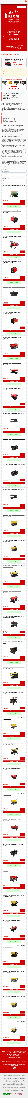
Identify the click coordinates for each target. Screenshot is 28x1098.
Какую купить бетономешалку (19, 1086)
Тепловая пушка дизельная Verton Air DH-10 (14, 287)
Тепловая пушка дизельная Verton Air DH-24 (14, 413)
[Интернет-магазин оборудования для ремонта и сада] (14, 14)
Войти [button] (5, 7)
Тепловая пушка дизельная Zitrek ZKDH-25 (14, 185)
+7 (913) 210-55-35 (17, 32)
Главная (4, 53)
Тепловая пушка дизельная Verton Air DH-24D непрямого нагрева (13, 617)
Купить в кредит (14, 206)
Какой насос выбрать (8, 1075)
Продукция (9, 53)
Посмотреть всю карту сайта (16, 1090)
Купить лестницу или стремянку (10, 1087)
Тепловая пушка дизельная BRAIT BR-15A (14, 439)
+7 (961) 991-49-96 (14, 40)
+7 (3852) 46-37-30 (14, 38)
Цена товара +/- (5, 171)
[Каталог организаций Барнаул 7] (6, 1093)
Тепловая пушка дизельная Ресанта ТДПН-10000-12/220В (12, 313)
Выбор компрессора (15, 1084)
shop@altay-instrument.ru (15, 31)
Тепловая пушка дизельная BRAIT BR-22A (14, 464)
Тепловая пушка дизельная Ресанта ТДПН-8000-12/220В (12, 262)
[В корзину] (22, 201)
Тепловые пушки (12, 54)
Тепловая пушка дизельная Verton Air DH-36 (14, 489)
